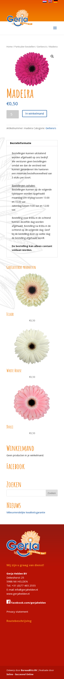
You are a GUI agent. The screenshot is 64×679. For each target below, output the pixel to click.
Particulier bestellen (25, 46)
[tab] (32, 143)
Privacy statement (17, 611)
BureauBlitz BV (29, 670)
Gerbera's (42, 46)
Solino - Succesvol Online (19, 674)
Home (9, 46)
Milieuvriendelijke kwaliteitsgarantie (25, 512)
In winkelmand (34, 113)
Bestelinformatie (20, 143)
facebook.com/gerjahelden (28, 602)
